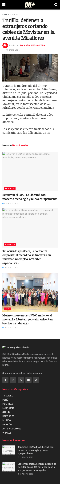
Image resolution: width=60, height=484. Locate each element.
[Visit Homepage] (30, 5)
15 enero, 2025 (13, 50)
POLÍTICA (7, 404)
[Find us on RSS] (36, 380)
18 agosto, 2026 (10, 267)
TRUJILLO (16, 14)
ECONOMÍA (10, 245)
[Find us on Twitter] (21, 380)
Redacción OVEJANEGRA (32, 45)
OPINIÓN (7, 424)
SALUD (6, 412)
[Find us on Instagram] (13, 380)
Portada (5, 14)
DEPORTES (8, 416)
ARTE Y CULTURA (11, 428)
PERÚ (7, 309)
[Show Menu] (3, 5)
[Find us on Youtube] (28, 380)
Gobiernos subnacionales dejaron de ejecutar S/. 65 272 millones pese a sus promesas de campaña (37, 466)
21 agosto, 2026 (10, 203)
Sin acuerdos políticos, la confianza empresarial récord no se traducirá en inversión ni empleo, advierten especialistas (26, 257)
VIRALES (6, 433)
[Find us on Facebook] (5, 380)
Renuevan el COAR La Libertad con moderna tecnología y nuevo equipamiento (29, 197)
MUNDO (6, 420)
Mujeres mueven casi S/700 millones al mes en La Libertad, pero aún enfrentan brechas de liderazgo (27, 319)
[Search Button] (56, 5)
